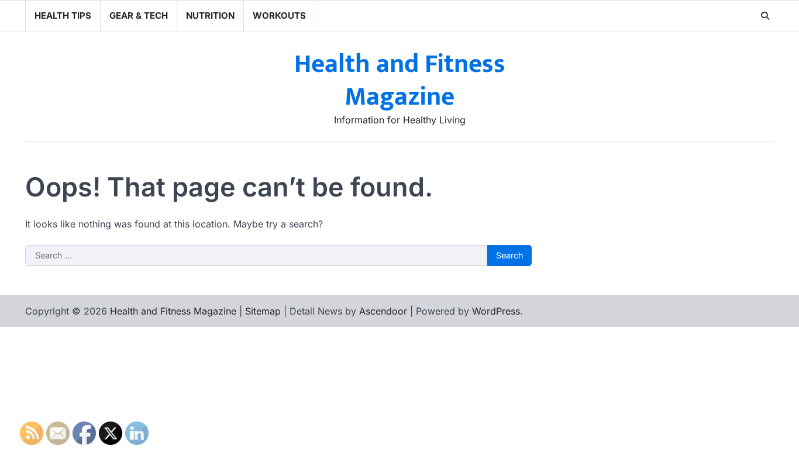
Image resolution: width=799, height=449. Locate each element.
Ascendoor (383, 311)
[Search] (765, 16)
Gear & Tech (138, 15)
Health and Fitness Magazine (399, 80)
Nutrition (210, 15)
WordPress (496, 311)
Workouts (279, 15)
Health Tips (63, 15)
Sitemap (263, 311)
